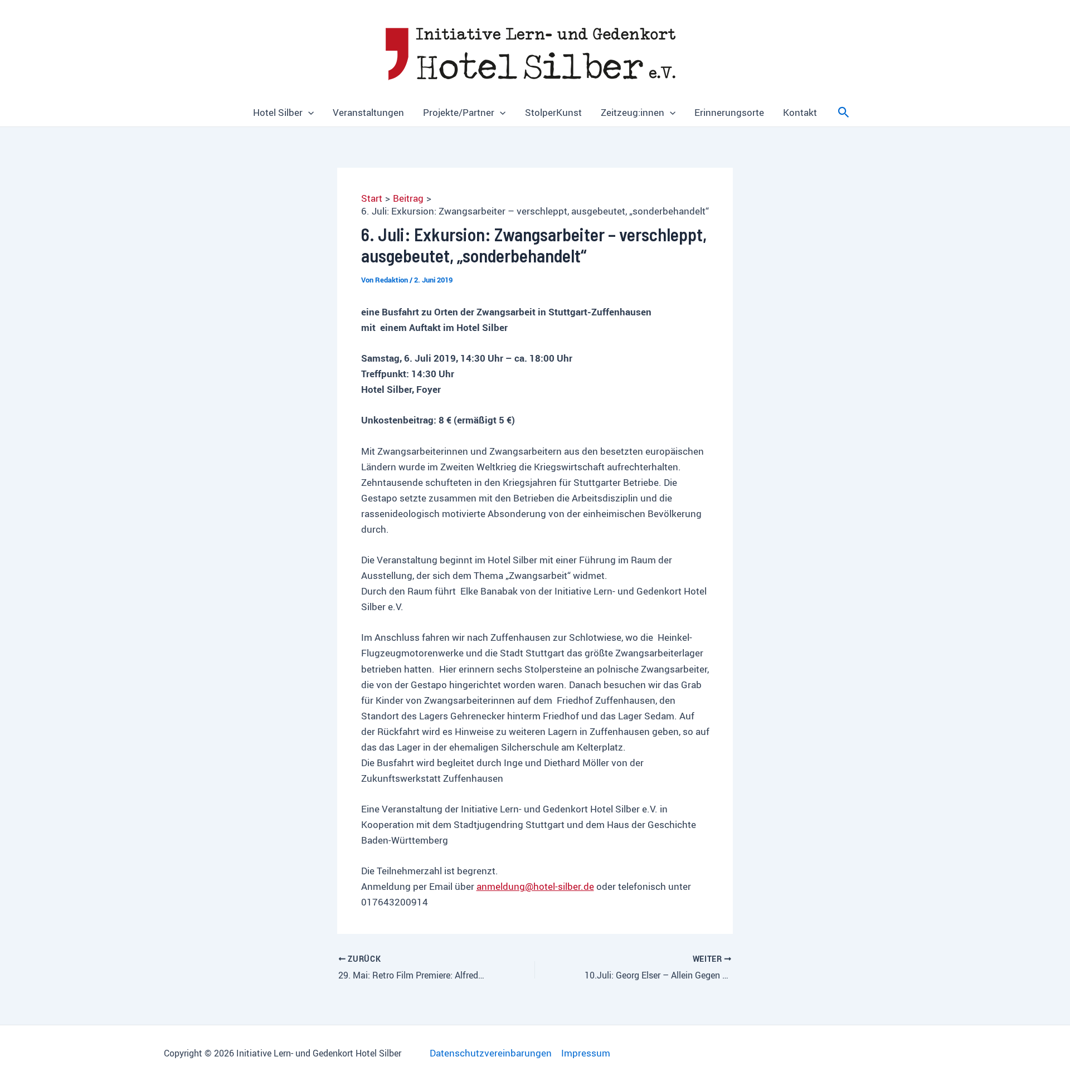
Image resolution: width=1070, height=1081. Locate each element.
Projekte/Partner (458, 112)
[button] (308, 112)
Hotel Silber (278, 112)
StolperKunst (553, 112)
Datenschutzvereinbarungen (491, 1052)
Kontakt (800, 112)
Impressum (585, 1052)
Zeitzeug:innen (632, 112)
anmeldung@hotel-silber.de (535, 886)
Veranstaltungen (368, 112)
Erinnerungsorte (729, 112)
